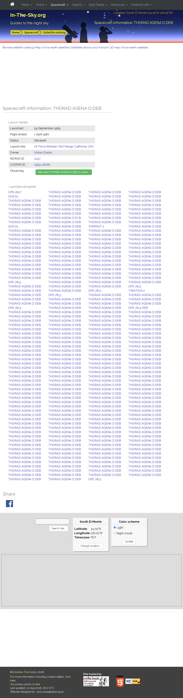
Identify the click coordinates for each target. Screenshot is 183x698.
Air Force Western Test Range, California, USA (64, 146)
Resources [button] (118, 4)
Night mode (124, 533)
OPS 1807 (14, 192)
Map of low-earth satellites (52, 47)
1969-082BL (42, 164)
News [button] (26, 4)
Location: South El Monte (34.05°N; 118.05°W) (143, 12)
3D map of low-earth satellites (129, 47)
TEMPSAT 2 (96, 226)
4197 (37, 158)
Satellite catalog (54, 32)
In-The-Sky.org (28, 15)
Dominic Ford (21, 672)
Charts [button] (40, 4)
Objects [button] (77, 4)
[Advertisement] (91, 76)
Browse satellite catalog (18, 47)
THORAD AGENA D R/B (64, 218)
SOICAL (13, 196)
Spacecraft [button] (58, 4)
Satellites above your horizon (90, 47)
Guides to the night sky (29, 23)
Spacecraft (31, 32)
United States (43, 152)
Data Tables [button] (97, 4)
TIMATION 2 (136, 290)
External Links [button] (140, 4)
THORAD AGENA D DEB (64, 192)
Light (119, 527)
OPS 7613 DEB (138, 308)
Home (16, 32)
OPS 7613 (14, 282)
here (37, 684)
